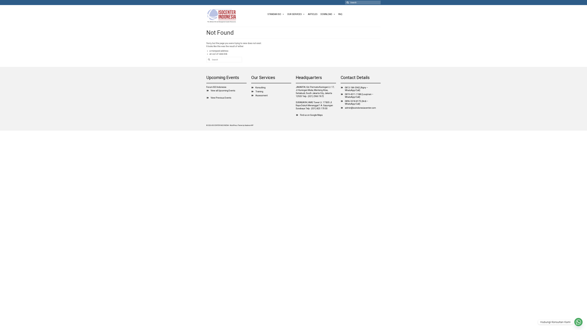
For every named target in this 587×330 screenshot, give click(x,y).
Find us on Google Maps (311, 115)
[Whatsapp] (578, 322)
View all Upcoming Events (223, 90)
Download (326, 14)
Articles (312, 14)
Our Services (294, 14)
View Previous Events (221, 98)
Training (259, 91)
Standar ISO (274, 14)
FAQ (340, 14)
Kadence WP (249, 125)
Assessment (261, 95)
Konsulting (260, 87)
